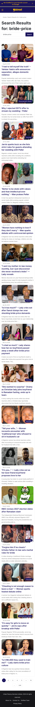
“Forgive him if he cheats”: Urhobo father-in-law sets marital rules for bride (17, 550)
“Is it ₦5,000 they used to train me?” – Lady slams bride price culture (16, 663)
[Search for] (33, 10)
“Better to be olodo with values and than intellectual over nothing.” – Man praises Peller (16, 192)
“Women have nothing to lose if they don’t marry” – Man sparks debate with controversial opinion (17, 230)
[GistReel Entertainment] (17, 9)
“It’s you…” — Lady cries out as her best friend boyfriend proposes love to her (16, 473)
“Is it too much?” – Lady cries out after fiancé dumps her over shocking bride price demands (17, 310)
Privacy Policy (17, 703)
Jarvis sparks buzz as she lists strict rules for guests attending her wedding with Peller (17, 147)
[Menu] (2, 10)
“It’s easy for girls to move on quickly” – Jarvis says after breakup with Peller (15, 626)
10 (31, 680)
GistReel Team (25, 700)
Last (20, 685)
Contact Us (16, 700)
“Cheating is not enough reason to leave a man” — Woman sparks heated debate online (17, 589)
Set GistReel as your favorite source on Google (16, 3)
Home (5, 17)
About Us (8, 700)
